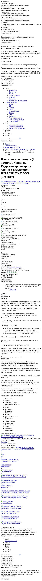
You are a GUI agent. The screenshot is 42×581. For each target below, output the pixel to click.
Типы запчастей (14, 121)
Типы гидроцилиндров (16, 120)
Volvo (10, 109)
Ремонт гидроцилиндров (17, 128)
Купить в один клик (14, 267)
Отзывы (11, 94)
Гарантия (12, 97)
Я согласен (5, 579)
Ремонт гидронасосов (16, 126)
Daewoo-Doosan (14, 111)
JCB (10, 106)
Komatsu (11, 107)
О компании (13, 90)
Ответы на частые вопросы (18, 100)
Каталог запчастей (11, 102)
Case (10, 114)
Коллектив (12, 92)
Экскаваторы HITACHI (12, 147)
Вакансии (12, 99)
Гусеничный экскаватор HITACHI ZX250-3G (20, 149)
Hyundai (11, 113)
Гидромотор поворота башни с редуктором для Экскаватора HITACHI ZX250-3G (17, 448)
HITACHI (13, 290)
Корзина (7, 135)
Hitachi (11, 104)
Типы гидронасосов (15, 118)
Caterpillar (12, 116)
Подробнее (4, 442)
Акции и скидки (14, 95)
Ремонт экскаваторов (16, 125)
